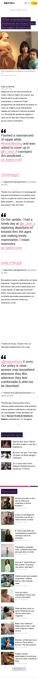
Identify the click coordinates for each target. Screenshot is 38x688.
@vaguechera (12, 361)
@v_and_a (27, 223)
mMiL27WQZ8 (11, 263)
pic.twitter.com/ (11, 160)
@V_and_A (9, 152)
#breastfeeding (11, 143)
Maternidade (19, 10)
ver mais (17, 669)
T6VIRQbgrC (10, 175)
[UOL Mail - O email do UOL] (26, 3)
